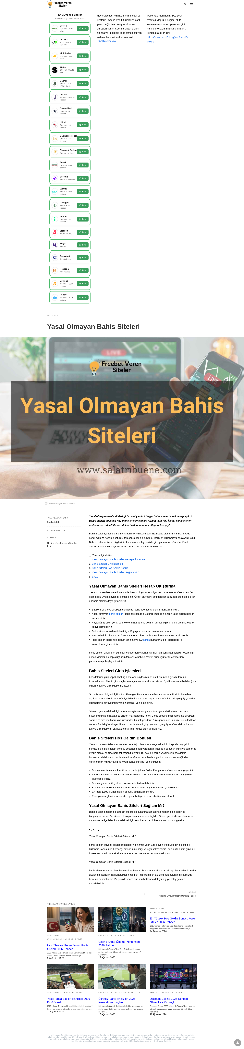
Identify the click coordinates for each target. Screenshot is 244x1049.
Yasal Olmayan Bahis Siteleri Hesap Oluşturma (118, 559)
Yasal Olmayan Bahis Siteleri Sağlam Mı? (115, 572)
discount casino (173, 992)
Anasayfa (51, 315)
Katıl (84, 28)
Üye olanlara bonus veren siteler (64, 939)
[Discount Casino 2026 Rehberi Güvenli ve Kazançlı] (173, 976)
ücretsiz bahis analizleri (127, 992)
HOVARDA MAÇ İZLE (106, 41)
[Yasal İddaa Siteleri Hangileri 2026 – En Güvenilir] (70, 976)
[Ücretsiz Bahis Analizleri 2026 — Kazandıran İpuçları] (121, 976)
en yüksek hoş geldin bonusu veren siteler (172, 912)
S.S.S (95, 576)
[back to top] (237, 1042)
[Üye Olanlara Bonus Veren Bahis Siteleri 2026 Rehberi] (70, 919)
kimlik (146, 639)
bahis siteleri (116, 613)
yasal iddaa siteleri (73, 992)
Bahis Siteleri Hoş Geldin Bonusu (110, 568)
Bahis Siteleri (54, 935)
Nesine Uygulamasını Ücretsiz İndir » (177, 896)
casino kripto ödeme (124, 935)
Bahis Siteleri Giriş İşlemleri (107, 563)
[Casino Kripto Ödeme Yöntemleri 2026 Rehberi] (121, 919)
